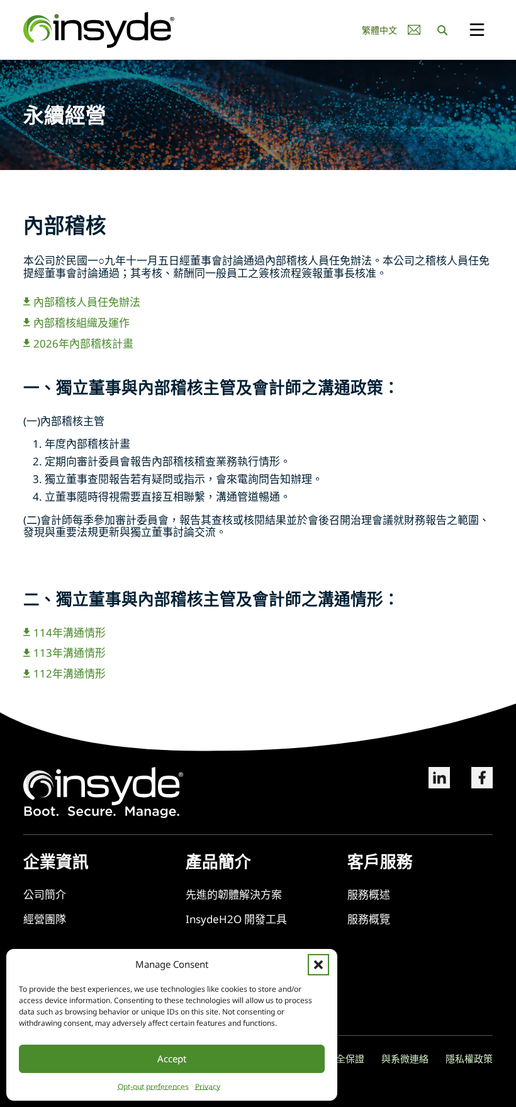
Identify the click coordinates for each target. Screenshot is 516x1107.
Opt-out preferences (153, 1086)
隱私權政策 (469, 1058)
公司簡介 (44, 894)
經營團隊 (44, 919)
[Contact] (414, 30)
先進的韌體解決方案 (234, 894)
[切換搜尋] (442, 30)
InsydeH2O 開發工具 (236, 919)
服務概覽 (368, 919)
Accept (171, 1058)
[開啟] (477, 30)
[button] (318, 964)
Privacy (207, 1086)
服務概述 (368, 894)
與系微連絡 (405, 1058)
